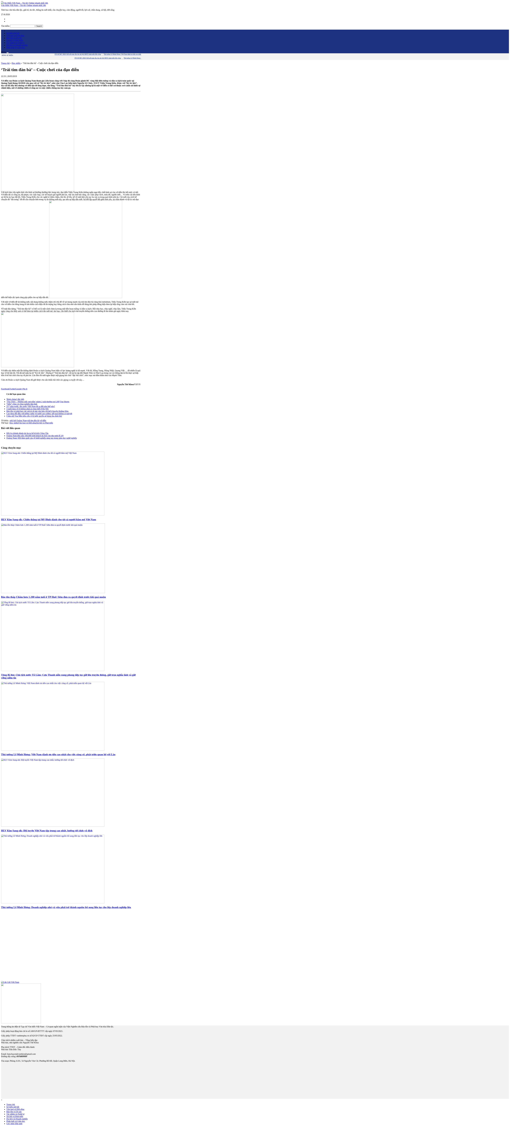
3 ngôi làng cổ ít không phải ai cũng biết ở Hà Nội (27, 409)
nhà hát (13, 420)
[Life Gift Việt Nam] (10, 982)
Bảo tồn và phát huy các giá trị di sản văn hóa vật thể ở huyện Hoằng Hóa (37, 411)
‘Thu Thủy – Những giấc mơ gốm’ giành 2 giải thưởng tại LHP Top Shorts (37, 402)
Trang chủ (5, 63)
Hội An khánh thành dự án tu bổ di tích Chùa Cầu (27, 433)
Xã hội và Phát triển (14, 40)
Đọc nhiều (16, 63)
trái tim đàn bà (33, 420)
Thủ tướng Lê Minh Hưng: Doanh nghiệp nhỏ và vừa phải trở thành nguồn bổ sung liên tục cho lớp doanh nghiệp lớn (66, 907)
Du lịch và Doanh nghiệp (17, 45)
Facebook (5, 389)
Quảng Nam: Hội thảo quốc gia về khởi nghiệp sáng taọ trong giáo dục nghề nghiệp (41, 438)
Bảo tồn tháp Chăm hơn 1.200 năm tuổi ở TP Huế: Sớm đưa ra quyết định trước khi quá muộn (53, 597)
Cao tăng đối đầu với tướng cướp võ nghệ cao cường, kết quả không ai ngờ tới (39, 413)
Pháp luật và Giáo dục (15, 47)
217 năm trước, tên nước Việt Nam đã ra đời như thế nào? (30, 406)
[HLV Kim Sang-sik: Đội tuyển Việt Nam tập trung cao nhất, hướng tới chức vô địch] (52, 826)
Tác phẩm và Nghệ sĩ (15, 43)
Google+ (19, 389)
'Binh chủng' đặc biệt (15, 399)
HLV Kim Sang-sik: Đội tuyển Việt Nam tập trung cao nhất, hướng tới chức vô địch (46, 830)
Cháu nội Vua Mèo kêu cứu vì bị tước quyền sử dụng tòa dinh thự (34, 416)
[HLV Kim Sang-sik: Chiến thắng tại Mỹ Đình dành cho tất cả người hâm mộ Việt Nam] (52, 515)
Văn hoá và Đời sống (15, 35)
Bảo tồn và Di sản (14, 38)
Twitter (12, 389)
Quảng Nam (21, 420)
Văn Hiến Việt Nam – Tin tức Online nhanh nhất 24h (23, 5)
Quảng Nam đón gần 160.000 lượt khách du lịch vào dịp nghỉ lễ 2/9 (34, 436)
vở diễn (43, 420)
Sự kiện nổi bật (12, 33)
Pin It (25, 389)
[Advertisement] (71, 946)
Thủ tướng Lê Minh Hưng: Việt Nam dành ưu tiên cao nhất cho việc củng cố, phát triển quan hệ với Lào (58, 754)
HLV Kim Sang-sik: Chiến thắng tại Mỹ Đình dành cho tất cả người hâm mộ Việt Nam (48, 519)
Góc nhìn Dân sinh (14, 1123)
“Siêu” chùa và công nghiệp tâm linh (21, 404)
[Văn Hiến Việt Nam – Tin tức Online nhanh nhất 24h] (24, 3)
